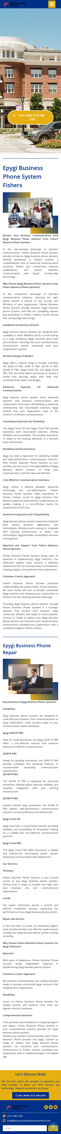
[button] (51, 4)
